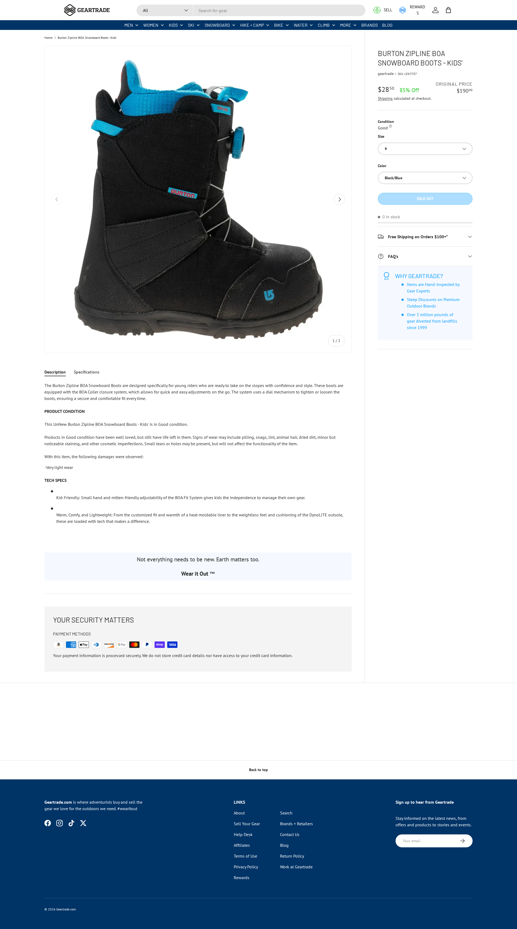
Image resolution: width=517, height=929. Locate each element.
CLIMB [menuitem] (324, 24)
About (239, 813)
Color (382, 165)
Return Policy (292, 856)
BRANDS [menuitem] (369, 24)
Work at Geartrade (296, 866)
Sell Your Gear (247, 823)
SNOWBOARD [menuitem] (217, 24)
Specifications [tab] (86, 372)
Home (48, 37)
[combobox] (251, 10)
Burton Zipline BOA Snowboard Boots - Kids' (87, 37)
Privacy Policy (246, 866)
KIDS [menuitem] (173, 24)
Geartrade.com (66, 909)
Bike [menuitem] (278, 24)
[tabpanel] (198, 461)
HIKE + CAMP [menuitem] (252, 24)
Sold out (425, 198)
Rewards (241, 877)
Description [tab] (55, 372)
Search (286, 813)
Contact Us (289, 834)
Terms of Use (245, 856)
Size (381, 136)
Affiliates (242, 845)
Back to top (258, 769)
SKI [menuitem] (191, 24)
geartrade (386, 73)
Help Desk (243, 834)
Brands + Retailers (296, 823)
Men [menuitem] (128, 24)
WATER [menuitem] (301, 24)
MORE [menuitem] (345, 24)
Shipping (385, 98)
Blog (284, 845)
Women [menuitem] (150, 24)
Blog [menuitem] (387, 24)
